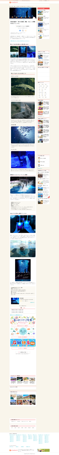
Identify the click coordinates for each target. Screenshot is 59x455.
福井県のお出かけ (18, 440)
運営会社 (17, 446)
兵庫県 (22, 427)
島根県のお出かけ (41, 439)
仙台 (39, 87)
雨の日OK (19, 421)
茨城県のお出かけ (25, 441)
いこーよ (11, 0)
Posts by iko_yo (40, 168)
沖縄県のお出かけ (47, 442)
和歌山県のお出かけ (35, 439)
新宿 (46, 87)
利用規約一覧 (28, 446)
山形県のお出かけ (12, 440)
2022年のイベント (14, 421)
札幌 (39, 89)
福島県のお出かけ (12, 441)
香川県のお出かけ (41, 442)
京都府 (19, 427)
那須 (45, 84)
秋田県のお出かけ (12, 439)
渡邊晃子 (24, 19)
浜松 (45, 95)
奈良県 (25, 427)
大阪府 (15, 427)
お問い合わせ (11, 446)
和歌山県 (29, 427)
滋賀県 (33, 427)
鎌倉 (45, 92)
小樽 (42, 97)
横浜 (39, 84)
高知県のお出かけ (41, 441)
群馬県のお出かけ (25, 439)
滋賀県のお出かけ (35, 440)
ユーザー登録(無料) (45, 0)
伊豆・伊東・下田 (41, 92)
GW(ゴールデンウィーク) (25, 421)
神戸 (12, 427)
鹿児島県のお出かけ (47, 441)
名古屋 (42, 84)
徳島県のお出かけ (41, 443)
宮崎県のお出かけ (47, 440)
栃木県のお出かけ (25, 440)
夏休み (30, 421)
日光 (45, 89)
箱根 (39, 95)
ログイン (49, 0)
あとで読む (41, 0)
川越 (42, 95)
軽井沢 (39, 97)
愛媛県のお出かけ (41, 440)
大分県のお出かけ (47, 439)
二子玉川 (43, 87)
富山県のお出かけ (18, 439)
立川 (42, 89)
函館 (45, 97)
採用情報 (22, 446)
